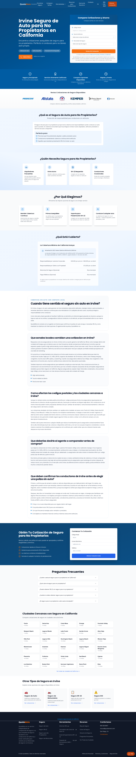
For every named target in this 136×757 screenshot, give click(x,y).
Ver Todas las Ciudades (87, 740)
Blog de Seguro (84, 726)
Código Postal (77, 27)
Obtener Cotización (112, 4)
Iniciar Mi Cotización (92, 51)
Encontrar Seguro (40, 4)
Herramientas (60, 4)
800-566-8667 (104, 4)
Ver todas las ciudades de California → (68, 671)
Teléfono (74, 548)
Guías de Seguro (85, 729)
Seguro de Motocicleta (46, 738)
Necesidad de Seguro (79, 41)
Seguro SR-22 (43, 729)
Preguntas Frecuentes (86, 736)
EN (98, 4)
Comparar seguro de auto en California (68, 719)
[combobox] (93, 37)
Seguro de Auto (43, 726)
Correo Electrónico (77, 541)
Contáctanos (104, 734)
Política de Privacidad (94, 54)
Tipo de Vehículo (78, 34)
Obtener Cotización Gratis (94, 556)
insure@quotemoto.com (107, 728)
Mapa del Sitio (113, 753)
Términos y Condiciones (105, 54)
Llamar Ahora (27, 57)
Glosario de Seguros (86, 733)
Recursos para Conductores (72, 4)
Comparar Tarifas (49, 4)
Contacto (90, 2)
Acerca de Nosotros (82, 4)
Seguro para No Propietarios (44, 734)
